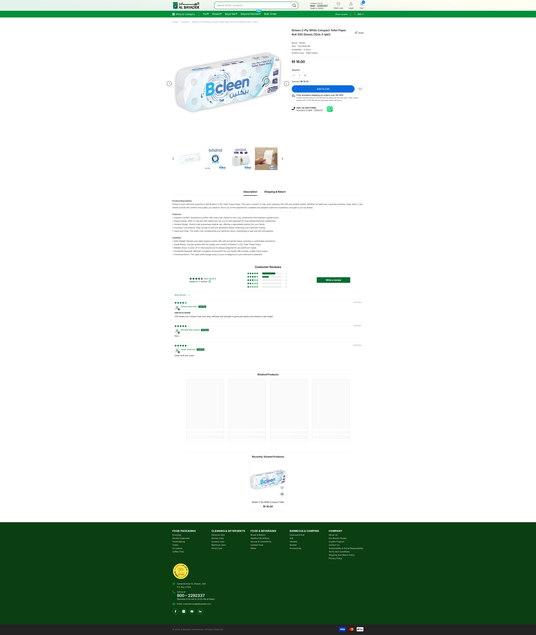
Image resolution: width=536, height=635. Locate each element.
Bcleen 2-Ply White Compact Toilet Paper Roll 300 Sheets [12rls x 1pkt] (268, 502)
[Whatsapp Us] (330, 109)
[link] (360, 89)
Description (250, 191)
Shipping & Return (275, 191)
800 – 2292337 (315, 110)
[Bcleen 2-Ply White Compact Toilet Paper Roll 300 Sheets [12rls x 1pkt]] (268, 480)
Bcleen (302, 43)
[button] (169, 83)
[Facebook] (175, 611)
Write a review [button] (333, 280)
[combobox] (253, 5)
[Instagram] (184, 611)
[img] (181, 303)
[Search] (256, 5)
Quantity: (296, 70)
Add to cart (323, 89)
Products (185, 22)
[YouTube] (192, 611)
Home (175, 22)
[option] (227, 83)
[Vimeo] (200, 611)
